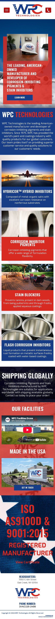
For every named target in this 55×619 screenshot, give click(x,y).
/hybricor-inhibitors (27, 162)
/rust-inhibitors (27, 315)
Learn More (20, 97)
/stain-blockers (27, 265)
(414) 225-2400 (48, 10)
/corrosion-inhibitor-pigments (27, 212)
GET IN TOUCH (27, 487)
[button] (7, 10)
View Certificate (27, 562)
